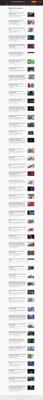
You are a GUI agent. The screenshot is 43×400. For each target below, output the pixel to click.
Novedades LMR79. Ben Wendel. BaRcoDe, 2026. (17, 29)
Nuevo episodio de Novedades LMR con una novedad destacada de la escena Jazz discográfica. (16, 254)
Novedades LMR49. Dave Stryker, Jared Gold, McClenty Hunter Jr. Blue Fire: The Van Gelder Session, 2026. (17, 378)
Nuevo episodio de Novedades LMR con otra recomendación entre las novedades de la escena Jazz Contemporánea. (17, 70)
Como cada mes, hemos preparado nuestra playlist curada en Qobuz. (17, 261)
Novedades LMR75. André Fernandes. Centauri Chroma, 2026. (16, 84)
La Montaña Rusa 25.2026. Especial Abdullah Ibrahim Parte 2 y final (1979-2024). (17, 347)
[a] (31, 14)
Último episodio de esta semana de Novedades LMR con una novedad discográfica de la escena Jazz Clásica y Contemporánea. (17, 293)
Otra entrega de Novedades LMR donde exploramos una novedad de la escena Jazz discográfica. (17, 364)
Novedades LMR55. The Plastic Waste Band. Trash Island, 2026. (17, 308)
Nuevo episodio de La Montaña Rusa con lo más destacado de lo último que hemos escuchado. (17, 39)
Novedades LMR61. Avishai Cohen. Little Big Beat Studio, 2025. (17, 236)
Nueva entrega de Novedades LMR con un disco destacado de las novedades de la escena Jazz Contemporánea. (18, 190)
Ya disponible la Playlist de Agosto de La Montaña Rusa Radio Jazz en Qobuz (16, 53)
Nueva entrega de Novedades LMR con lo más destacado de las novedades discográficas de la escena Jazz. (17, 372)
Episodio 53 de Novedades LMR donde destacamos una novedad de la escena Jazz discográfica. (17, 334)
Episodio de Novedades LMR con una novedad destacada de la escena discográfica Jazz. (17, 277)
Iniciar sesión (39, 1)
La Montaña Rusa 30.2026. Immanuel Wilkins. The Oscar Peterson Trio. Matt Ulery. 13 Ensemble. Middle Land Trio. (17, 173)
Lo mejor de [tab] (13, 10)
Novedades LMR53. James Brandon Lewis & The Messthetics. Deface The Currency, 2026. (17, 332)
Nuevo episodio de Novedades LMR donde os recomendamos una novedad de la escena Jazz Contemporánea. (15, 133)
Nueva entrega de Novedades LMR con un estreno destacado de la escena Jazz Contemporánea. (17, 31)
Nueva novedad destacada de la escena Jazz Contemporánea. (17, 47)
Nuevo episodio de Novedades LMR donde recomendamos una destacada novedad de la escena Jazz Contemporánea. (17, 182)
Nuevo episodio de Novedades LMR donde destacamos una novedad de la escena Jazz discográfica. (17, 342)
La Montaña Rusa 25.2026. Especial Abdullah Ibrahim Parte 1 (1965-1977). (17, 355)
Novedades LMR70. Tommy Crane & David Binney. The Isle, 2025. (17, 131)
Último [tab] (10, 10)
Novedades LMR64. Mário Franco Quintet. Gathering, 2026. (17, 195)
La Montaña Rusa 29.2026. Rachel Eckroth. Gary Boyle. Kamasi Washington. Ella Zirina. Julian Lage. (17, 212)
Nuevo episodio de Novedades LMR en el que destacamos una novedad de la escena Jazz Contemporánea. (17, 118)
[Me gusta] (9, 18)
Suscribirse (34, 1)
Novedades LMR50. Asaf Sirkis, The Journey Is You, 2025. (17, 370)
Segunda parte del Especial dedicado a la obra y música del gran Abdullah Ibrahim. (17, 349)
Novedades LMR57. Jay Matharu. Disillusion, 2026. (17, 291)
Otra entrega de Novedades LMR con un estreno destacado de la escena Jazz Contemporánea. (17, 23)
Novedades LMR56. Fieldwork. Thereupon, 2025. (17, 299)
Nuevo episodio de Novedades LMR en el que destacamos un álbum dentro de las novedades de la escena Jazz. (17, 222)
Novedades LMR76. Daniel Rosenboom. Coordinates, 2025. (16, 68)
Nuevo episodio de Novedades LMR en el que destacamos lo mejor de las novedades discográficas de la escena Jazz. (17, 381)
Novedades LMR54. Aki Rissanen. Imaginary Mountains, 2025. (17, 324)
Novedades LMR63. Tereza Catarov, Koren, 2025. (17, 220)
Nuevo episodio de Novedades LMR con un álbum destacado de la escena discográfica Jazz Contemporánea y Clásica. (17, 310)
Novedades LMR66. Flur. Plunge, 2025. (16, 180)
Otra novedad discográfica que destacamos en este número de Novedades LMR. (17, 326)
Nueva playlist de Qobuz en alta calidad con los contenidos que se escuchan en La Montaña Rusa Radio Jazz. (17, 55)
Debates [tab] (17, 10)
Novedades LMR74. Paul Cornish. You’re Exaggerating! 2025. (16, 92)
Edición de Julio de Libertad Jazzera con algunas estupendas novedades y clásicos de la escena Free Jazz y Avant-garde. (17, 206)
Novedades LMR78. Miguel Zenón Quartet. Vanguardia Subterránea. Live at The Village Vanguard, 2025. (17, 45)
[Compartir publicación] (30, 2)
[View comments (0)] (14, 18)
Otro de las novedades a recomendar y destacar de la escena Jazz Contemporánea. (17, 62)
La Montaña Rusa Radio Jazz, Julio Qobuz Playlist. (17, 259)
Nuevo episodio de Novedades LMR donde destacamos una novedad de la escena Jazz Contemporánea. (17, 197)
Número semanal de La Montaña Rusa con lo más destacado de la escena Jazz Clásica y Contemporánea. (17, 390)
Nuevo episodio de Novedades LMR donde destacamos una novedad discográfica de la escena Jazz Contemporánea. (17, 167)
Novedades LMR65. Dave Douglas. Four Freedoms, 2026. (16, 188)
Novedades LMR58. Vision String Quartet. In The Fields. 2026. (17, 275)
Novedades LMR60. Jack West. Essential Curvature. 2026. (16, 252)
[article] (21, 15)
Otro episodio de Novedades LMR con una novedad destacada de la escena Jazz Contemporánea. (16, 126)
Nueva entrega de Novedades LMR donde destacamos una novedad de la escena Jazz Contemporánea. (17, 15)
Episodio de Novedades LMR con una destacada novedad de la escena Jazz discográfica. (17, 269)
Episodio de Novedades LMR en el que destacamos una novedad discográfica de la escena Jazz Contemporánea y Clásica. (17, 301)
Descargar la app (25, 397)
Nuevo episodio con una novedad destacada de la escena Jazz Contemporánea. (17, 86)
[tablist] (14, 10)
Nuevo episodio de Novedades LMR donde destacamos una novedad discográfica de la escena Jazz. (17, 237)
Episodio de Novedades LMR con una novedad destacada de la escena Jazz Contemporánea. (17, 102)
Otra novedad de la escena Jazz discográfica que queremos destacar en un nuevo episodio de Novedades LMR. (17, 151)
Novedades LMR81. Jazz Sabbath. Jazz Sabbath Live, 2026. (16, 13)
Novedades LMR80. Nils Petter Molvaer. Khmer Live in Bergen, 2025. (16, 21)
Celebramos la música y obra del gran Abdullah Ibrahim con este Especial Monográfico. (17, 357)
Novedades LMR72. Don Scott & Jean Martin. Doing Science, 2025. (17, 116)
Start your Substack (19, 397)
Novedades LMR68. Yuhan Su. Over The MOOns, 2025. (16, 157)
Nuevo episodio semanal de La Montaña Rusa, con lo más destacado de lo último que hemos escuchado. (17, 285)
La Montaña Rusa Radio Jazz (16, 24)
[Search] (28, 2)
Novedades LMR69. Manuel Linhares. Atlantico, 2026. (16, 149)
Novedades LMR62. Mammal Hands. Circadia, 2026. (17, 228)
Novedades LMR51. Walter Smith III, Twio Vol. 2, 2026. (17, 362)
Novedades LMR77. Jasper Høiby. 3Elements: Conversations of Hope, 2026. (17, 60)
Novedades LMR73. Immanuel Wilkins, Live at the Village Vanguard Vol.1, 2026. (17, 100)
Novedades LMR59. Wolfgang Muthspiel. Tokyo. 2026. (16, 267)
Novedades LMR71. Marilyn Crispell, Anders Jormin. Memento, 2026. (17, 124)
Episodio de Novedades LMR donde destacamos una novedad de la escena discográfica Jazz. (18, 230)
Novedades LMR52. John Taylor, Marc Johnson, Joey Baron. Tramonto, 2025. (16, 340)
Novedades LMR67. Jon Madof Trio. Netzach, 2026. (17, 165)
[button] (7, 5)
